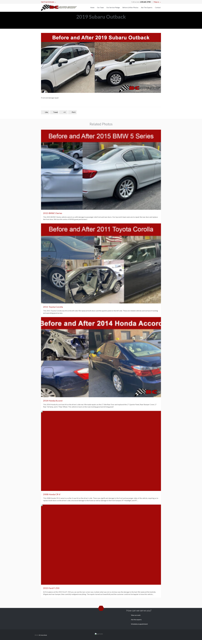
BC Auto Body (43, 635)
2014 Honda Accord (52, 400)
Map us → (157, 2)
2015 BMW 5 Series (52, 213)
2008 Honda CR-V (51, 494)
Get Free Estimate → (48, 2)
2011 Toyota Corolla (53, 307)
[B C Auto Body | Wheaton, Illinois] (59, 8)
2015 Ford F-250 (51, 588)
